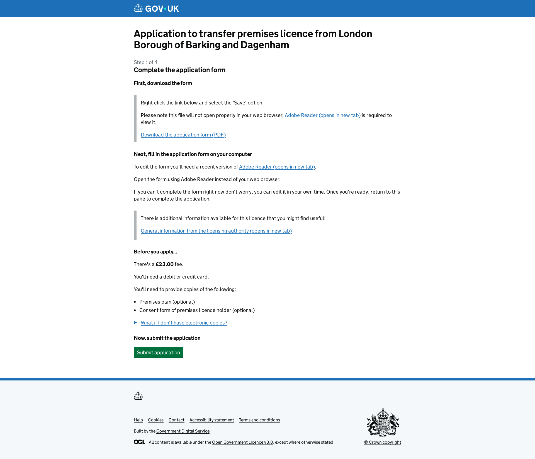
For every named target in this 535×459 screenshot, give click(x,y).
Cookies (156, 420)
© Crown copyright (382, 442)
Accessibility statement (211, 420)
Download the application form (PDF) (183, 134)
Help (138, 420)
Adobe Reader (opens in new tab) (323, 115)
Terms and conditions (259, 420)
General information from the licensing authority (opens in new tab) (216, 231)
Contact (176, 420)
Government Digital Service (183, 431)
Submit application (158, 352)
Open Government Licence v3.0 (242, 442)
